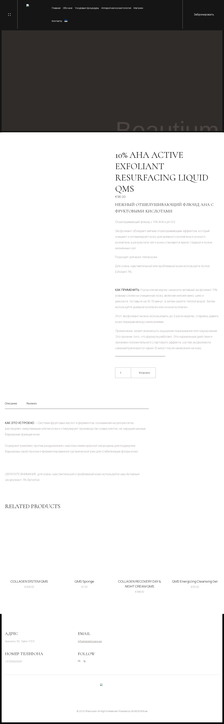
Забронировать (204, 14)
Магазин (138, 8)
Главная (56, 8)
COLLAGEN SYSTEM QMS (29, 581)
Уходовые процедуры (87, 8)
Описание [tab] (11, 403)
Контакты (57, 20)
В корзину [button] (47, 568)
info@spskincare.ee (90, 641)
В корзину (144, 372)
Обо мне (67, 8)
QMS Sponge (84, 581)
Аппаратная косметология (116, 8)
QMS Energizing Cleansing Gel (195, 581)
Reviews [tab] (32, 403)
